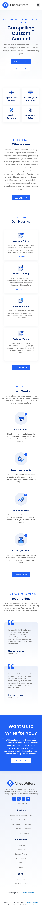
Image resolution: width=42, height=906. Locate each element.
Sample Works (21, 854)
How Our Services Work (21, 833)
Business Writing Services (21, 820)
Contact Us (21, 849)
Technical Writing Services (21, 829)
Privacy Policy (21, 879)
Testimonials (21, 858)
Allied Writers (28, 892)
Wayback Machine (32, 902)
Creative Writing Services (21, 824)
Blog (21, 867)
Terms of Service (21, 883)
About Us (21, 845)
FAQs (21, 863)
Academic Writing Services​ (21, 815)
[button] (38, 5)
